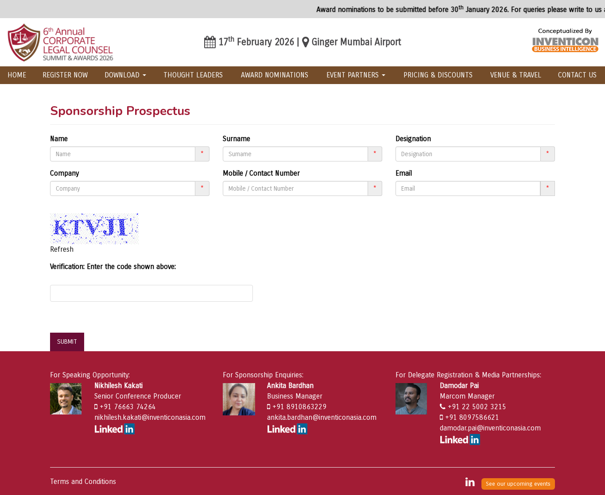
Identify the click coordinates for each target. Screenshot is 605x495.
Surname (236, 138)
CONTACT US (577, 75)
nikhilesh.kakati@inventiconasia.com (150, 417)
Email (404, 173)
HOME (17, 75)
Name (59, 138)
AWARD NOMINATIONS (274, 75)
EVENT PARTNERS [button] (353, 75)
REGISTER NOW (65, 75)
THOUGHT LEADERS (193, 75)
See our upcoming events (518, 483)
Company (64, 173)
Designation (413, 138)
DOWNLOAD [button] (123, 75)
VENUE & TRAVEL (515, 75)
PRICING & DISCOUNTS (438, 75)
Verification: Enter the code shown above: (113, 266)
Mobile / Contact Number (261, 173)
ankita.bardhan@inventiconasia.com (321, 417)
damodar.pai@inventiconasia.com (490, 428)
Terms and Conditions (83, 481)
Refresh (62, 249)
